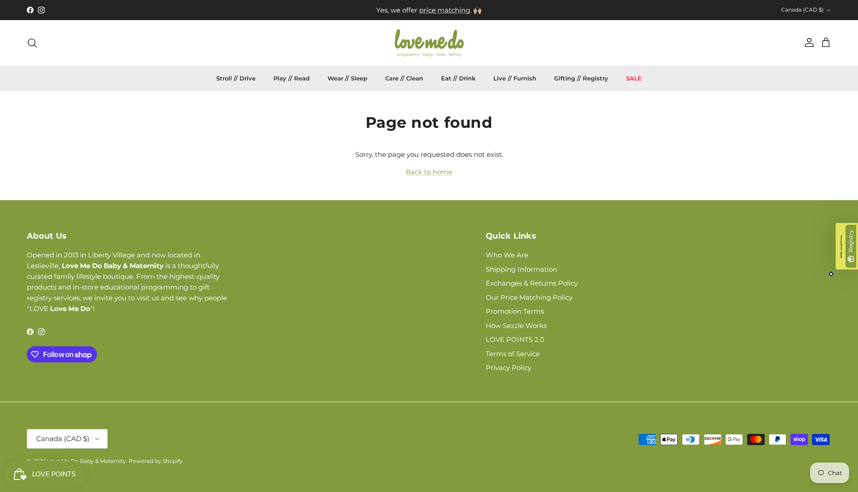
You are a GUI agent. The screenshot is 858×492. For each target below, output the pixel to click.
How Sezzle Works (516, 325)
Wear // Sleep (347, 78)
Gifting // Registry (581, 78)
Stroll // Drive (236, 78)
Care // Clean (404, 78)
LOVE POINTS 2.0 (515, 339)
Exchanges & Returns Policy (532, 283)
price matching (444, 10)
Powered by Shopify (156, 461)
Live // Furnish (514, 78)
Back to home (429, 172)
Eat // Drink (458, 78)
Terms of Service (513, 353)
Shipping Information (521, 269)
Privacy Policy (508, 367)
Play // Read (291, 78)
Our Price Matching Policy (529, 297)
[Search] (32, 43)
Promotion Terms (515, 311)
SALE (634, 78)
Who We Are (507, 255)
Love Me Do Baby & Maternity (86, 461)
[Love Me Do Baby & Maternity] (429, 43)
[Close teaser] (831, 274)
